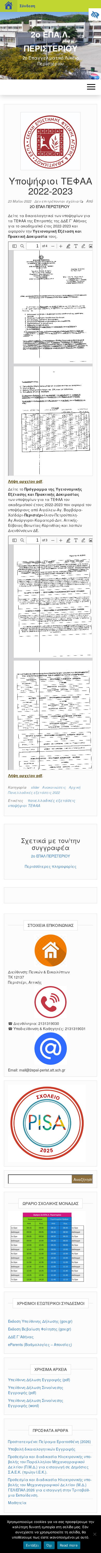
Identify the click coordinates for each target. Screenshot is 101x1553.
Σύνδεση (27, 6)
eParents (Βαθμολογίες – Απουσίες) (40, 1344)
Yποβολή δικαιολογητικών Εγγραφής (41, 1449)
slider (35, 787)
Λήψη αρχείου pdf (25, 481)
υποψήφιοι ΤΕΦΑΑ (24, 805)
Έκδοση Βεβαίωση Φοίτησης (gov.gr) (39, 1329)
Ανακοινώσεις (54, 787)
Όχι (49, 1545)
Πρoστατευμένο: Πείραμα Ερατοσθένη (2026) (49, 1441)
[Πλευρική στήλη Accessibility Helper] (95, 14)
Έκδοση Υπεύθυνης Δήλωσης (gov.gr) (40, 1321)
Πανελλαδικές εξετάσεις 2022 (34, 792)
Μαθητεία (17, 1502)
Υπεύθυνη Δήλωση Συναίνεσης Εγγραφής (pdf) (35, 1390)
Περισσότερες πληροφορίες (50, 866)
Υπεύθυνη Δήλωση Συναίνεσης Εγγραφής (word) (35, 1403)
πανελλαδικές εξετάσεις (51, 800)
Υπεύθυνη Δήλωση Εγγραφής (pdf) (39, 1379)
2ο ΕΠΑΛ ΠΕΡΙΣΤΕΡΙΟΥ (49, 206)
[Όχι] (94, 1534)
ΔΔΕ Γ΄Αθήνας (21, 1336)
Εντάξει (32, 1545)
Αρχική (75, 787)
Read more (69, 1545)
